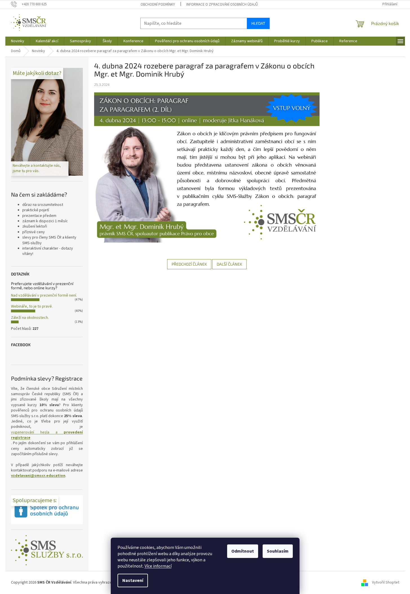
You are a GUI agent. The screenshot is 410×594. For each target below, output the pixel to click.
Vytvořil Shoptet (385, 582)
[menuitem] (17, 41)
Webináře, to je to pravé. (32, 306)
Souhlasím (278, 551)
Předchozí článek (189, 264)
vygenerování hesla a (47, 435)
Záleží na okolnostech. (30, 318)
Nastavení (132, 580)
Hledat (258, 23)
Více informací (158, 566)
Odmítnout (242, 551)
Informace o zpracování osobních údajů (222, 4)
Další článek (229, 264)
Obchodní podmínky (158, 4)
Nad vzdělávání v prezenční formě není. (44, 295)
